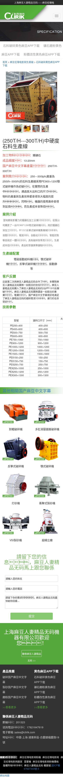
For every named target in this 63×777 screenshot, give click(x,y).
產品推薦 (9, 671)
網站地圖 (4, 775)
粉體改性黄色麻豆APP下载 (42, 54)
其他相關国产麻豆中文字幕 (27, 390)
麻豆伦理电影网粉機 (30, 757)
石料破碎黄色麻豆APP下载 (21, 45)
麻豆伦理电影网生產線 (21, 62)
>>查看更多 (9, 707)
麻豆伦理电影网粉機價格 (46, 761)
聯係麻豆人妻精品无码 (18, 716)
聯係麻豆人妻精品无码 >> (31, 654)
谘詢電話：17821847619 (23, 727)
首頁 (5, 62)
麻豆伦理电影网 (51, 757)
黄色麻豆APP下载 (46, 671)
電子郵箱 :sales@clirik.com (19, 732)
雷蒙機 (27, 761)
